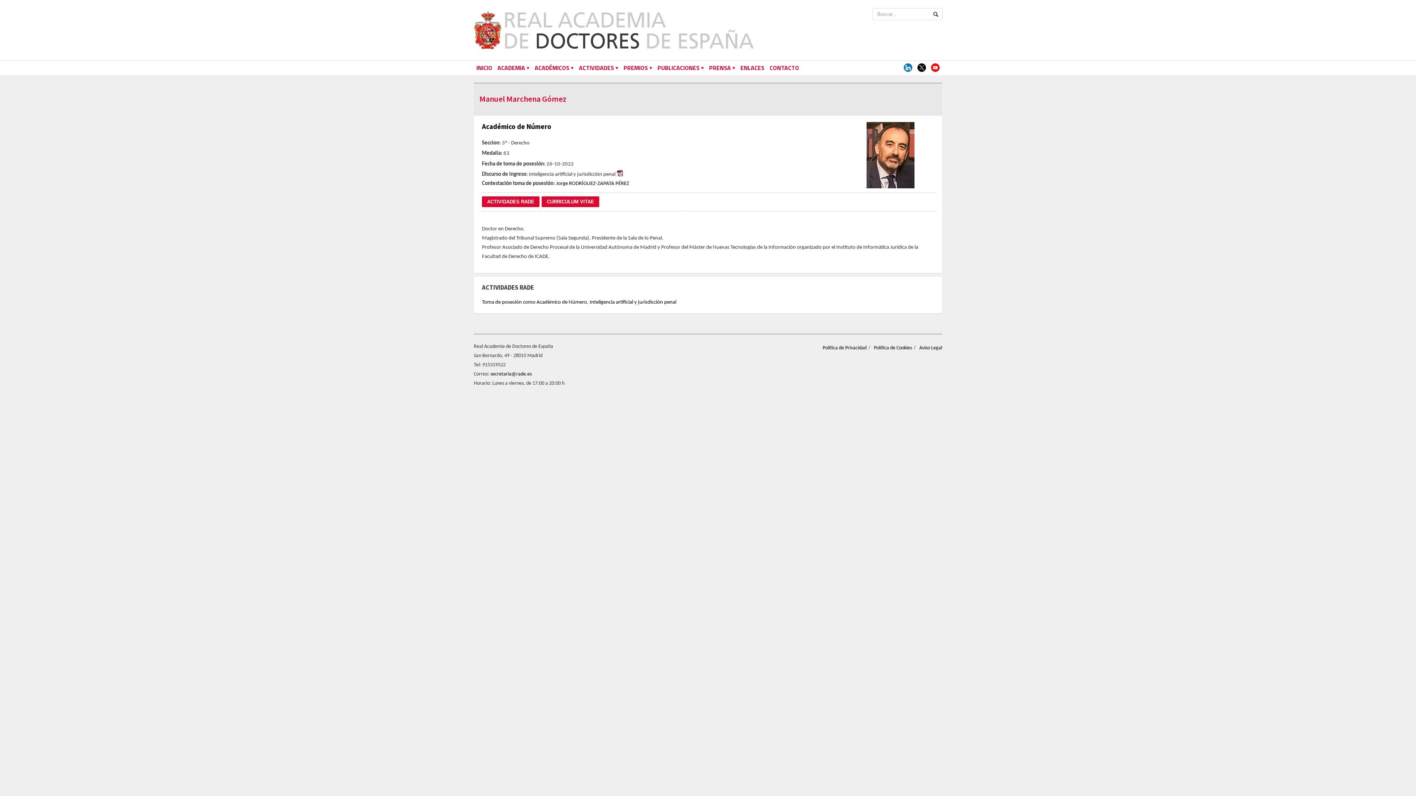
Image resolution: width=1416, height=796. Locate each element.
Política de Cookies (893, 348)
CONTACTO (784, 67)
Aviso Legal (930, 348)
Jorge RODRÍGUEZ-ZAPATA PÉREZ (592, 183)
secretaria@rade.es (511, 374)
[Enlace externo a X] (922, 68)
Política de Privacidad (845, 348)
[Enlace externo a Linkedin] (908, 68)
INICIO (484, 67)
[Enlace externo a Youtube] (935, 68)
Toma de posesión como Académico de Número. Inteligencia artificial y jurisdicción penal (579, 302)
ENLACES (752, 67)
